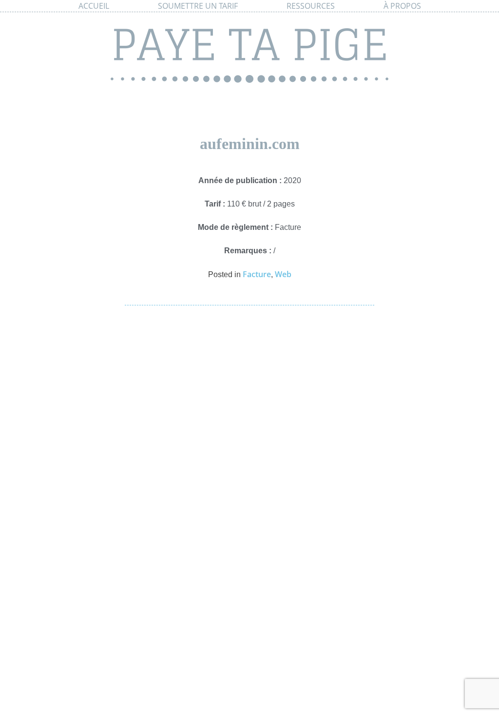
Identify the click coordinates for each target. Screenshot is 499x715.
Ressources (311, 5)
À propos (402, 5)
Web (283, 274)
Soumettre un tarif (198, 5)
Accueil (93, 5)
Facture (257, 274)
